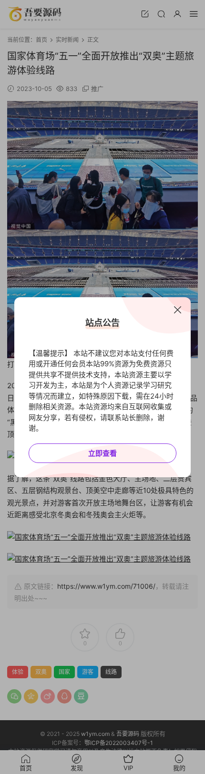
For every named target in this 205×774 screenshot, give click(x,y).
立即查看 (102, 453)
